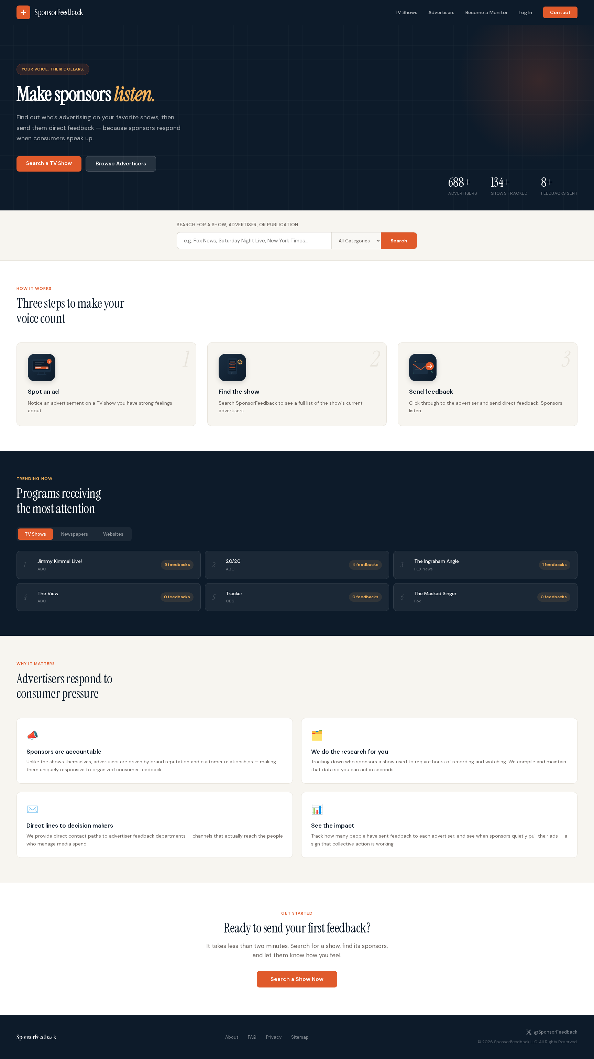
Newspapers (74, 534)
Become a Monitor (486, 12)
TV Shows (406, 12)
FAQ (252, 1037)
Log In (525, 12)
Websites (113, 534)
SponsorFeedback (36, 1037)
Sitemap (300, 1037)
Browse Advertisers (121, 163)
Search (398, 241)
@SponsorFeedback (556, 1032)
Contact (560, 12)
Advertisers (441, 12)
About (231, 1037)
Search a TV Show (49, 163)
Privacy (274, 1037)
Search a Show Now (297, 979)
